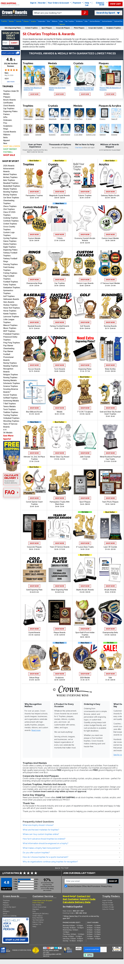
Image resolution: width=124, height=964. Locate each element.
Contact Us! (83, 896)
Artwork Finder (108, 907)
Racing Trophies (10, 363)
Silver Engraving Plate (59, 590)
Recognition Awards (8, 370)
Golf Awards (85, 326)
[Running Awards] (110, 306)
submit (14, 43)
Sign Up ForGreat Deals (11, 36)
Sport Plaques (85, 502)
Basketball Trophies (11, 186)
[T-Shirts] (60, 218)
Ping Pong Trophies (11, 343)
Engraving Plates (10, 111)
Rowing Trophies (10, 377)
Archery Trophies (10, 177)
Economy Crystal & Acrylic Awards (85, 239)
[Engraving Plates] (85, 349)
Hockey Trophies (10, 305)
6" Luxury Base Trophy (85, 547)
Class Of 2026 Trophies (9, 213)
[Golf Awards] (85, 306)
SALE (5, 913)
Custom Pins (118, 21)
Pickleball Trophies (11, 334)
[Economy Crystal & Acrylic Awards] (85, 218)
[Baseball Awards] (34, 306)
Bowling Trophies (10, 192)
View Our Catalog (10, 916)
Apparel (62, 24)
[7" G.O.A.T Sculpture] (85, 392)
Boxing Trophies (10, 195)
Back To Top (61, 868)
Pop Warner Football (8, 352)
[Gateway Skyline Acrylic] (110, 175)
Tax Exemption (38, 920)
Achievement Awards (8, 170)
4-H (4, 430)
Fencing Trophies (10, 264)
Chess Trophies (10, 206)
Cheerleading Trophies (8, 202)
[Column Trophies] (85, 175)
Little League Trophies (8, 321)
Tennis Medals (9, 406)
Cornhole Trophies (11, 221)
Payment (77, 3)
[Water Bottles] (110, 349)
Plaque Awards (59, 633)
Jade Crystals (85, 457)
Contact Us (37, 924)
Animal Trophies (10, 174)
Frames (6, 114)
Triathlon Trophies (10, 412)
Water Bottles (110, 369)
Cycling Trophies (10, 238)
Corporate (41, 21)
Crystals (19, 21)
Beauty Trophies (10, 189)
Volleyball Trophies (11, 418)
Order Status (37, 916)
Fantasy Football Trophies (10, 254)
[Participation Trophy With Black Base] (60, 482)
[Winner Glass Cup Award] (60, 437)
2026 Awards (8, 166)
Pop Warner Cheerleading (8, 347)
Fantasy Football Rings (10, 260)
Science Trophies (10, 386)
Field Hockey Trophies (8, 268)
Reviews (36, 909)
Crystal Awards (9, 132)
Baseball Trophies (10, 183)
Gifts (5, 117)
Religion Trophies (10, 374)
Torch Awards (59, 369)
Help (87, 3)
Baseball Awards (34, 326)
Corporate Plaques (34, 547)
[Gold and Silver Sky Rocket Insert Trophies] (110, 392)
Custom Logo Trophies (9, 233)
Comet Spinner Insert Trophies (34, 503)
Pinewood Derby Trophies (10, 338)
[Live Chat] (10, 53)
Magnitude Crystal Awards (59, 196)
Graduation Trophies (11, 287)
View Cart (115, 4)
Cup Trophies (69, 21)
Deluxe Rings (34, 678)
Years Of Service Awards (10, 425)
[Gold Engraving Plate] (34, 570)
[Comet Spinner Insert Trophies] (34, 482)
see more (10, 82)
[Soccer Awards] (34, 349)
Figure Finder (107, 903)
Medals (11, 21)
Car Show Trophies (11, 197)
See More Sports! (8, 437)
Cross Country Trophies (9, 228)
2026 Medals (85, 678)
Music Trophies (9, 328)
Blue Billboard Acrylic (34, 412)
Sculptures (7, 126)
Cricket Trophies (10, 224)
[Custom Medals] (34, 218)
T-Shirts (60, 238)
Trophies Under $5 (11, 91)
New (5, 143)
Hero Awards (8, 302)
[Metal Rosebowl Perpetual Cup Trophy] (110, 437)
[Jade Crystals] (85, 437)
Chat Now (78, 147)
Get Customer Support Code (79, 899)
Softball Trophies (10, 398)
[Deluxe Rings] (34, 658)
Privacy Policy (8, 48)
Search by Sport (105, 12)
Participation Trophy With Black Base (60, 503)
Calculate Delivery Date (77, 902)
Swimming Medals (11, 401)
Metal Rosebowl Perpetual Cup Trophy (110, 458)
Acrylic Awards (9, 100)
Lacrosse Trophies (11, 316)
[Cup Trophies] (60, 263)
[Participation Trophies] (34, 175)
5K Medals (7, 432)
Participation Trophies (34, 196)
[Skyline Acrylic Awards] (85, 570)
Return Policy (38, 922)
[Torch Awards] (60, 349)
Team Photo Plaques (110, 502)
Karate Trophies (10, 314)
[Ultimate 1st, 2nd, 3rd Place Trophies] (34, 437)
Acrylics (33, 21)
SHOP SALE (9, 155)
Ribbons (54, 21)
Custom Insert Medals (110, 238)
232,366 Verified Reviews (11, 65)
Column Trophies (85, 196)
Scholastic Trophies (11, 383)
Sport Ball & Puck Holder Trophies (85, 634)
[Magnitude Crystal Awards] (60, 175)
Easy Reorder (38, 918)
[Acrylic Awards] (110, 570)
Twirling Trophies (10, 415)
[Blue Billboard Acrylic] (34, 392)
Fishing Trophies (10, 273)
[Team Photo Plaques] (110, 482)
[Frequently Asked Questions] (10, 492)
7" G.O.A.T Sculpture (85, 412)
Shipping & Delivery (40, 913)
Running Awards (110, 326)
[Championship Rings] (34, 263)
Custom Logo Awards (85, 283)
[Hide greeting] (27, 919)
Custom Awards (107, 21)
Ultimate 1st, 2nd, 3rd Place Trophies (34, 458)
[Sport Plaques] (85, 482)
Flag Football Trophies (8, 277)
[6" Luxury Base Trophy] (85, 527)
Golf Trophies (9, 296)
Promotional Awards (8, 358)
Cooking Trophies (10, 218)
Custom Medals (95, 21)
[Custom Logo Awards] (85, 263)
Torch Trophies (9, 409)
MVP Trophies (9, 331)
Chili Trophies (9, 209)
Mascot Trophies (10, 325)
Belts (5, 137)
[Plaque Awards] (60, 613)
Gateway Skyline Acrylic (110, 196)
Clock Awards (9, 105)
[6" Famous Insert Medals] (110, 263)
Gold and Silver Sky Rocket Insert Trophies (110, 413)
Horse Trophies (9, 311)
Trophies (4, 21)
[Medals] (60, 392)
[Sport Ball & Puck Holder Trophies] (85, 613)
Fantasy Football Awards (59, 326)
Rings (61, 21)
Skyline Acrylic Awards (85, 590)
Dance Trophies (9, 241)
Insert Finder (107, 900)
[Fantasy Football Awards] (60, 306)
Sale (86, 21)
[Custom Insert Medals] (110, 218)
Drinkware (79, 21)
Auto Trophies (9, 180)
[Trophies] (10, 456)
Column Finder (108, 909)
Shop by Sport (10, 161)
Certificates (8, 103)
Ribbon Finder (108, 905)
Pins (48, 21)
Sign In (33, 3)
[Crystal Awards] (34, 613)
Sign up (113, 881)
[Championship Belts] (110, 613)
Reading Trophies (10, 366)
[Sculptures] (60, 658)
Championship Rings (34, 283)
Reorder (42, 3)
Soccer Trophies (10, 395)
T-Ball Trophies (9, 403)
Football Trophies (10, 282)
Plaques (26, 21)
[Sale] (110, 658)
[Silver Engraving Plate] (60, 570)
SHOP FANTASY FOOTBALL (10, 150)
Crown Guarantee (39, 907)
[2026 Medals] (85, 658)
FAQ (34, 911)
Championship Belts (110, 633)
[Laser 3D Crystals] (110, 527)
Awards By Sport (9, 907)
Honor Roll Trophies (11, 308)
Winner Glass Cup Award (59, 457)
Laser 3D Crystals (110, 547)
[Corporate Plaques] (34, 527)
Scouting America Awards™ (10, 390)
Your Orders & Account (58, 3)
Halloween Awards (11, 299)
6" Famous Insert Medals (110, 283)
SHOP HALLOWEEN (11, 146)
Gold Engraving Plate (34, 590)
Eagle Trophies (9, 247)
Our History (37, 905)
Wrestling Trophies (11, 421)
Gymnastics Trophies (8, 291)
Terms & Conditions (37, 960)
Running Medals (10, 380)
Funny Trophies (9, 284)
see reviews (47, 890)
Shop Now (34, 94)
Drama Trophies (10, 244)
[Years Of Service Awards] (60, 527)
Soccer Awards (34, 369)
